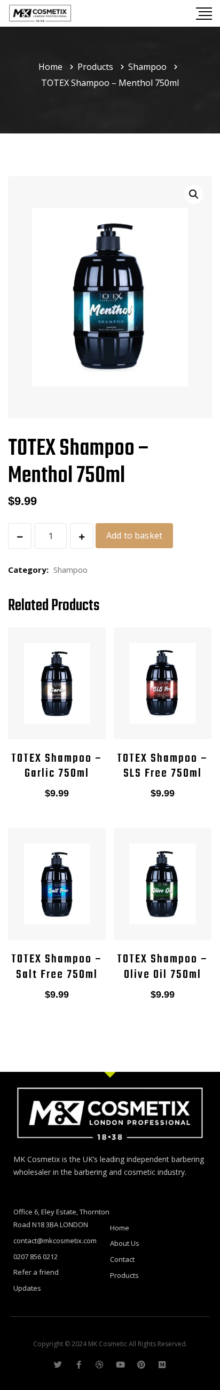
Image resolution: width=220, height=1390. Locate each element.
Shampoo (70, 569)
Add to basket (134, 535)
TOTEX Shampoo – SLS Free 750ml (162, 766)
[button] (193, 194)
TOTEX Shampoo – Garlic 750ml (57, 766)
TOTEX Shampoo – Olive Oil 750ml (162, 967)
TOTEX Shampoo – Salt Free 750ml (57, 967)
